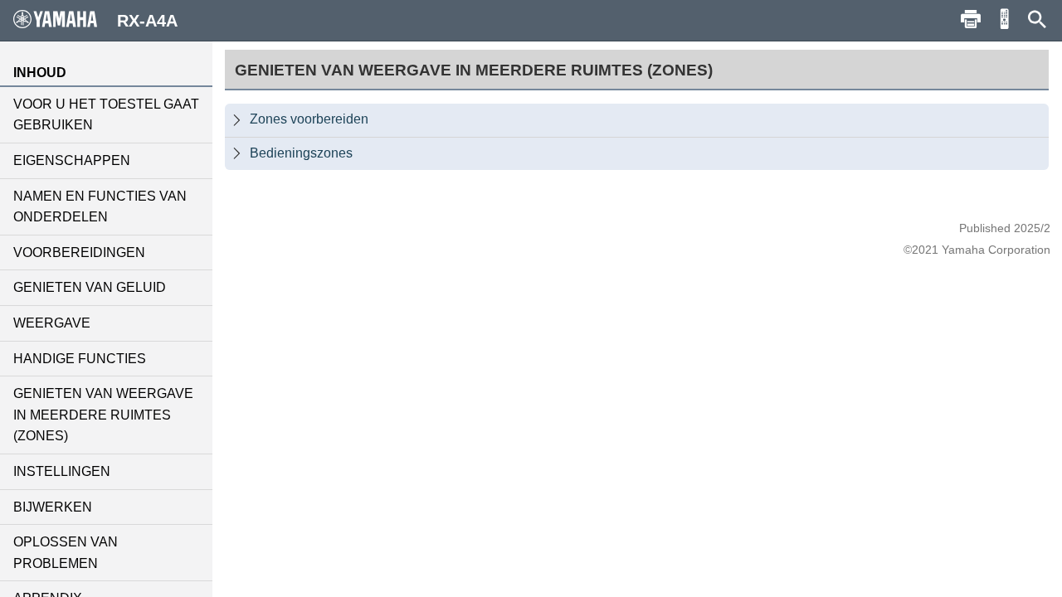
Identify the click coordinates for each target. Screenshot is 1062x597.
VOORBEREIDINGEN (79, 252)
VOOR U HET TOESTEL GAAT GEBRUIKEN (106, 115)
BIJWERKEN (52, 507)
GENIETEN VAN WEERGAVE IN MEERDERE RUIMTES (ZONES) (103, 414)
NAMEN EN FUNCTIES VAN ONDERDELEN (100, 207)
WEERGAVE (51, 323)
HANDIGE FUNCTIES (79, 359)
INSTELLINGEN (61, 471)
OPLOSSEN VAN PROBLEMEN (65, 552)
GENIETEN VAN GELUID (89, 287)
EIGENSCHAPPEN (71, 160)
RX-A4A (147, 21)
